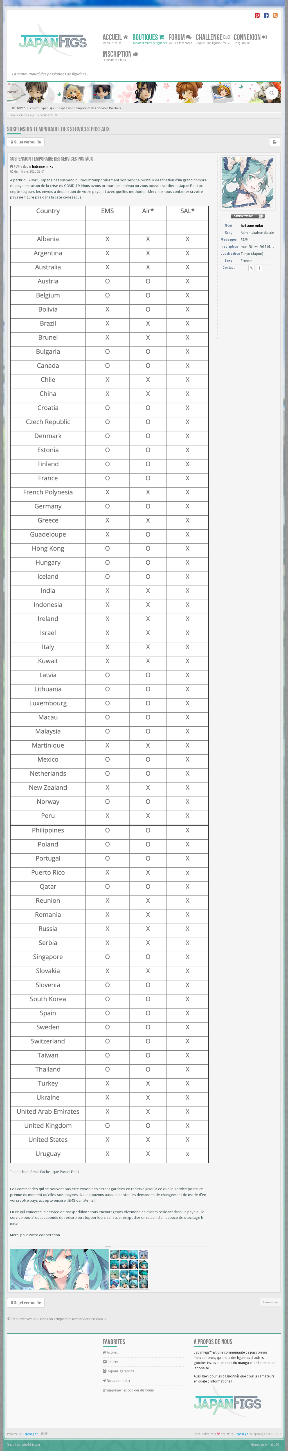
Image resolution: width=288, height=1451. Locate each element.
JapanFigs (241, 1434)
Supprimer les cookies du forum (129, 1390)
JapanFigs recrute (120, 1371)
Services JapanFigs (41, 108)
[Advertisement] (248, 307)
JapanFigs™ (30, 1434)
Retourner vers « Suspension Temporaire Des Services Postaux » (58, 1319)
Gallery (112, 1361)
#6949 (18, 166)
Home (20, 108)
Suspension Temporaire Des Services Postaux (89, 108)
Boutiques (145, 37)
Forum (177, 37)
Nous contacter (118, 1380)
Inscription (118, 54)
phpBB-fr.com (31, 1445)
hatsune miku (42, 166)
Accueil (113, 37)
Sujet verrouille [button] (27, 142)
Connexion (248, 37)
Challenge (210, 37)
